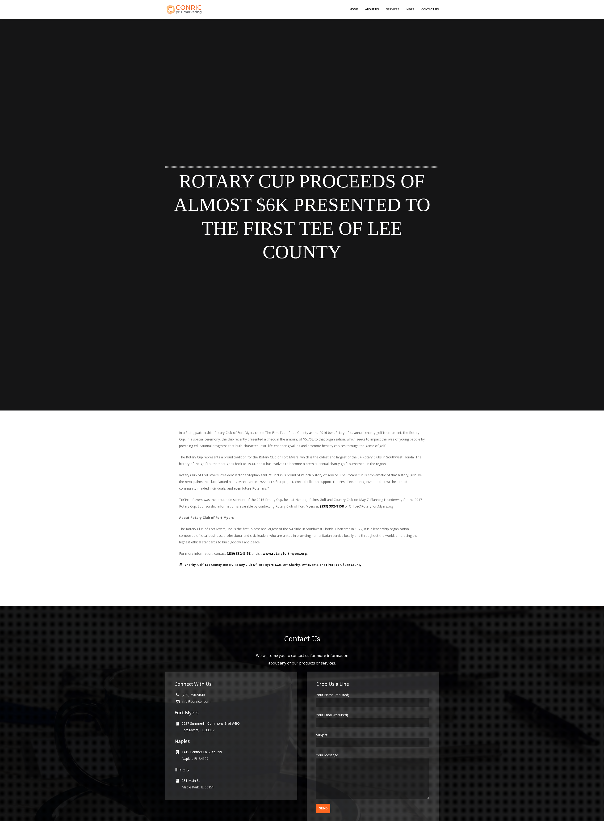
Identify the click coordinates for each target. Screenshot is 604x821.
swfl (278, 565)
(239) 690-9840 (193, 695)
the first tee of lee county (340, 565)
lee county (213, 565)
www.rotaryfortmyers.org (285, 553)
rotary (228, 565)
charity (190, 565)
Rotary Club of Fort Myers (254, 565)
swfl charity (291, 565)
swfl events (310, 565)
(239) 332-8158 (332, 506)
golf (200, 565)
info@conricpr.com (196, 701)
